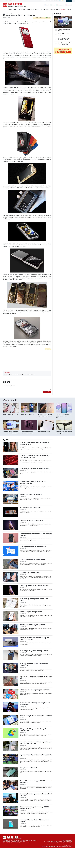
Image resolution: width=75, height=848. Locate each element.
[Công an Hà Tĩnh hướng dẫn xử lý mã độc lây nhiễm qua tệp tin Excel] (10, 460)
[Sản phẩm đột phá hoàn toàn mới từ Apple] (64, 425)
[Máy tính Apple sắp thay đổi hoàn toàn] (10, 629)
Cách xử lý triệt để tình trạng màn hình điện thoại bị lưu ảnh (63, 416)
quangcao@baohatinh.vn (60, 846)
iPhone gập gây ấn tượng (27, 414)
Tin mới (47, 4)
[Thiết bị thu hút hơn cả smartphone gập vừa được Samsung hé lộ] (10, 642)
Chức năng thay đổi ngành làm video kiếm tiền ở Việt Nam (36, 794)
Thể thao (43, 9)
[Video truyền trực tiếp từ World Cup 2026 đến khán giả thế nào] (10, 811)
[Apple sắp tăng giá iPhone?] (11, 408)
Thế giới (47, 9)
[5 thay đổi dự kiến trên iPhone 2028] (10, 525)
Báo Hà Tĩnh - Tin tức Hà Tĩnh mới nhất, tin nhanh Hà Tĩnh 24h (15, 5)
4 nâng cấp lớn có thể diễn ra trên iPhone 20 (34, 586)
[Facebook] (59, 1)
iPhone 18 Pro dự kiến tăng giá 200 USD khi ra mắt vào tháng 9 (36, 781)
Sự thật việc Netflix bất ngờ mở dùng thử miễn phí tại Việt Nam (35, 703)
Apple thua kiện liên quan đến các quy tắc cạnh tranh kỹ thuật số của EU (36, 742)
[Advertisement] (27, 359)
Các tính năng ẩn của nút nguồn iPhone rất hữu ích (45, 415)
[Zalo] (64, 0)
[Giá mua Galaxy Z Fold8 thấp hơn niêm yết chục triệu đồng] (11, 425)
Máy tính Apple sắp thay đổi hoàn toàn (33, 625)
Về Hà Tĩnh (52, 9)
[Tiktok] (60, 0)
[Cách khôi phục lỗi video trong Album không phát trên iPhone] (10, 447)
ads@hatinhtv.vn (69, 846)
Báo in (54, 4)
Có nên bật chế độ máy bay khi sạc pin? (33, 560)
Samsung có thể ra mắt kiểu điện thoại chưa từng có (34, 820)
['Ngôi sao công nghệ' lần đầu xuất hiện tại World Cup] (10, 759)
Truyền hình (70, 4)
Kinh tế (20, 9)
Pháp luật (37, 9)
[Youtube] (62, 1)
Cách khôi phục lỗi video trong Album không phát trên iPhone (34, 443)
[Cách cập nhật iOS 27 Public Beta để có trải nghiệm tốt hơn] (10, 668)
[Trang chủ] (4, 9)
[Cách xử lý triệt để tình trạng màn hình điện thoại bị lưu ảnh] (64, 408)
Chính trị (15, 9)
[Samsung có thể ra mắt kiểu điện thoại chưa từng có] (10, 824)
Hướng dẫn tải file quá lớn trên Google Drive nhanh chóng (34, 729)
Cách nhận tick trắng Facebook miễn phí (33, 547)
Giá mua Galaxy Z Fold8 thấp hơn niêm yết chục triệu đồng (63, 25)
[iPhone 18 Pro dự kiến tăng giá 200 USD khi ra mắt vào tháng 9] (10, 785)
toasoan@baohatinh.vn (67, 845)
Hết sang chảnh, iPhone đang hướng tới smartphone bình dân (20, 374)
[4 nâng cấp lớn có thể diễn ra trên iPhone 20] (10, 590)
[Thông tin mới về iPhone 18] (10, 772)
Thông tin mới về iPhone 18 (28, 768)
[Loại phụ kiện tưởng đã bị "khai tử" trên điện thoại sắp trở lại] (10, 681)
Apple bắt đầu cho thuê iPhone (63, 34)
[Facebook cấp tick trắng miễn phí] (10, 616)
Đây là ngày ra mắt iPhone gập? (30, 508)
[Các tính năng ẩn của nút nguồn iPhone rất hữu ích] (46, 408)
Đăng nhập (69, 0)
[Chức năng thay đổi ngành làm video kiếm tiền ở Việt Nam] (10, 798)
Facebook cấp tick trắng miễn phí (64, 30)
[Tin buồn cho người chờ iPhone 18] (10, 499)
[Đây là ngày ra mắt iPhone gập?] (10, 512)
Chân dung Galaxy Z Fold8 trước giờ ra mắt (34, 651)
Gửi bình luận (47, 391)
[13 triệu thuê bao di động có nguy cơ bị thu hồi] (10, 694)
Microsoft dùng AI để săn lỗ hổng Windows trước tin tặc (36, 716)
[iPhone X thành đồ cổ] (46, 425)
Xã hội (24, 9)
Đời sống (58, 9)
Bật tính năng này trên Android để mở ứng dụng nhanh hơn (36, 534)
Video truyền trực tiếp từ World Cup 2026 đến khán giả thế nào (35, 807)
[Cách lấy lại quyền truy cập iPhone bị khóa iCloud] (10, 603)
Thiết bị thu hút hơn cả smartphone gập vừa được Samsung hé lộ (34, 638)
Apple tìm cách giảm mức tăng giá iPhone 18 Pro (64, 43)
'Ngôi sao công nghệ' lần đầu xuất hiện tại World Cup (36, 755)
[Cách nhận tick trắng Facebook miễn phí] (10, 551)
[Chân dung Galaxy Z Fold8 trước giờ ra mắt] (10, 655)
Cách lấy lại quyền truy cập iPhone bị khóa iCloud (34, 599)
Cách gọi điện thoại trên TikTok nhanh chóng (34, 469)
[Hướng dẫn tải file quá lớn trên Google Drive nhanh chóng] (10, 733)
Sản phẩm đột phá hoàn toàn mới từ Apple (64, 432)
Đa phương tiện (61, 4)
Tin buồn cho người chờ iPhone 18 (31, 495)
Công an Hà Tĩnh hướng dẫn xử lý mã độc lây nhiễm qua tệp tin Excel (34, 456)
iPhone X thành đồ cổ (44, 431)
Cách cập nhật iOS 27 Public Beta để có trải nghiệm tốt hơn (34, 664)
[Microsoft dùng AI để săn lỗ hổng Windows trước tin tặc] (10, 720)
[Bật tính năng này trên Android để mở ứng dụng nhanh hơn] (10, 538)
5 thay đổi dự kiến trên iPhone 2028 (31, 521)
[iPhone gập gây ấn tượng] (29, 408)
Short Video (9, 9)
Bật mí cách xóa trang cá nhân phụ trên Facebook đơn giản (33, 482)
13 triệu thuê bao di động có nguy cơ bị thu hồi (64, 39)
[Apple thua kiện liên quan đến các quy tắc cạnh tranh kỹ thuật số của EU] (10, 746)
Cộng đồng (69, 9)
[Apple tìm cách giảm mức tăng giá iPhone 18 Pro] (29, 425)
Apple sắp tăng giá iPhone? (10, 414)
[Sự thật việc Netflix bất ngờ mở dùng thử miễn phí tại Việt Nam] (10, 707)
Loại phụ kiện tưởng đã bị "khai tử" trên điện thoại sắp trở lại (36, 677)
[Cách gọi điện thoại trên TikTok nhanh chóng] (10, 473)
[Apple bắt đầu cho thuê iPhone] (10, 577)
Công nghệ (63, 9)
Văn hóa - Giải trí (30, 9)
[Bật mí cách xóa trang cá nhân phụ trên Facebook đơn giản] (10, 486)
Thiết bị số (11, 13)
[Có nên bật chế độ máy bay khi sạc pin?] (10, 564)
